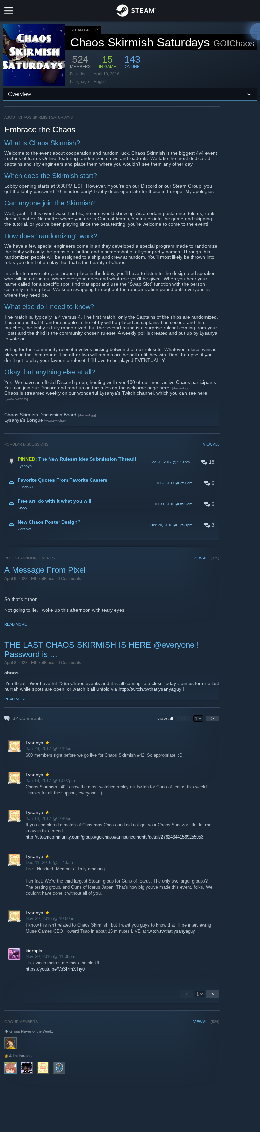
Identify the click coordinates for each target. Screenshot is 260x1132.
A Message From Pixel (44, 569)
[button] (111, 462)
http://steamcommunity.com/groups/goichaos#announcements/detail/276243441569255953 (114, 837)
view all (165, 718)
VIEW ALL (211, 444)
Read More (15, 624)
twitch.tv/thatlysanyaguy (171, 931)
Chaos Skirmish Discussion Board (40, 414)
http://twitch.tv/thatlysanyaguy (149, 689)
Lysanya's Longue (23, 420)
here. (165, 387)
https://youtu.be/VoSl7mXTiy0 (55, 969)
